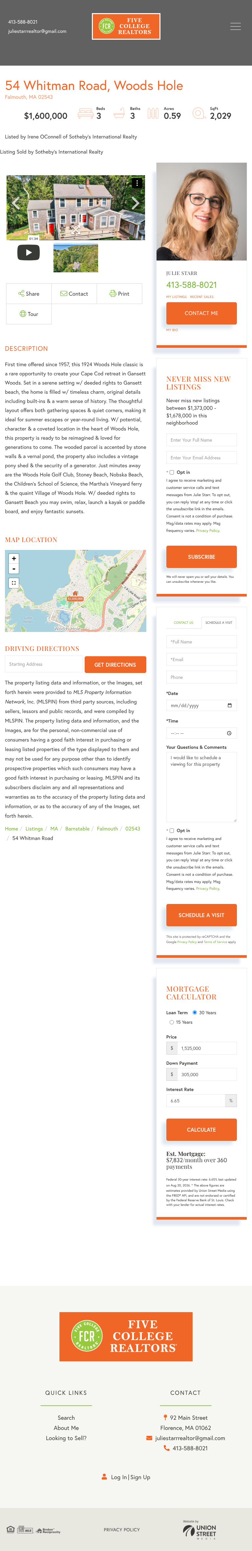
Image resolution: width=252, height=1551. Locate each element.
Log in (119, 1477)
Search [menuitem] (66, 1417)
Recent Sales (202, 297)
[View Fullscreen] (14, 583)
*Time (172, 721)
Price (171, 1037)
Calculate (201, 1129)
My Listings (176, 297)
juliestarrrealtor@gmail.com (37, 31)
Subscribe (201, 556)
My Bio (172, 330)
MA (54, 828)
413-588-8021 (22, 22)
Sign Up (140, 1477)
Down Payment (182, 1063)
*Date (172, 693)
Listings (34, 828)
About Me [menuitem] (66, 1428)
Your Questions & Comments (196, 747)
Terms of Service (215, 942)
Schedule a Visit (218, 622)
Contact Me (201, 313)
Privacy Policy (207, 530)
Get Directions (115, 664)
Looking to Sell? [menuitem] (66, 1438)
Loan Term (177, 1013)
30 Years (207, 1012)
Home (11, 828)
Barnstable (77, 828)
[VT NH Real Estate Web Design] (214, 1530)
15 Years (184, 1022)
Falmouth (107, 828)
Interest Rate (180, 1089)
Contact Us (183, 622)
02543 (132, 828)
